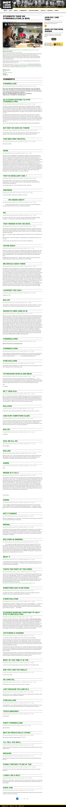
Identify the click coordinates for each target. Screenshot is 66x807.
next (24, 798)
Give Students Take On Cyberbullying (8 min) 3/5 (5, 74)
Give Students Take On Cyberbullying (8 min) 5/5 (7, 74)
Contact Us (12, 806)
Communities (23, 10)
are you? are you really (15, 670)
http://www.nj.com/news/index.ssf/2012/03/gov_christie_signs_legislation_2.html (19, 583)
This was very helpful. (14, 139)
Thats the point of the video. (17, 569)
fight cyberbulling (13, 723)
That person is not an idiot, (16, 224)
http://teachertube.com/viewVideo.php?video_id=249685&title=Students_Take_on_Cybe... (21, 50)
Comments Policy (5, 806)
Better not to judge (16, 192)
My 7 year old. (10, 391)
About (5, 10)
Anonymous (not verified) (18, 104)
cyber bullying (10, 599)
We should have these (14, 264)
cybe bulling (9, 700)
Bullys (6, 300)
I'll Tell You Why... (12, 742)
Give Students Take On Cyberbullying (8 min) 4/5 (6, 74)
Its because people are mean (17, 374)
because (7, 753)
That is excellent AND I (15, 176)
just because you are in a (16, 689)
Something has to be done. (16, 588)
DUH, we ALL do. (10, 441)
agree (6, 463)
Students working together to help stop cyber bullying (21, 613)
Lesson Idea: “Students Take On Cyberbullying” (12, 52)
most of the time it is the (15, 660)
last (27, 798)
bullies (7, 451)
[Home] (7, 4)
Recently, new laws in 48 (15, 311)
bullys (6, 429)
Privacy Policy (21, 806)
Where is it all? (11, 473)
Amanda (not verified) (17, 616)
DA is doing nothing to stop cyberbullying (16, 100)
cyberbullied (9, 83)
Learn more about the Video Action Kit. (34, 66)
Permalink (5, 86)
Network (50, 10)
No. (4, 213)
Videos (16, 10)
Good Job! (8, 788)
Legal (16, 806)
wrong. (6, 524)
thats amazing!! (11, 711)
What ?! (6, 557)
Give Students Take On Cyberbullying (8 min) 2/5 (4, 74)
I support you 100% (12, 290)
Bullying (4, 71)
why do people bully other (16, 733)
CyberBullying (10, 339)
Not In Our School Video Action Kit (19, 64)
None (5, 151)
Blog (10, 10)
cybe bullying (10, 361)
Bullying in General (13, 539)
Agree (6, 500)
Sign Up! (54, 39)
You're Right (9, 246)
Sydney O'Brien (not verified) (18, 453)
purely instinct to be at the (17, 764)
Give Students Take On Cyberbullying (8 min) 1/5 (3, 74)
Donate (56, 10)
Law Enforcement (34, 10)
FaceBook (60, 2)
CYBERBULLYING (10, 348)
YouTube (62, 2)
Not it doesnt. (10, 513)
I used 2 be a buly (11, 775)
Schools (43, 10)
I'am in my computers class (16, 416)
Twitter (58, 2)
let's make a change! (13, 633)
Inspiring (7, 190)
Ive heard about (13, 200)
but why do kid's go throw (16, 128)
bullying (7, 406)
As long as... (9, 679)
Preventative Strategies (7, 72)
